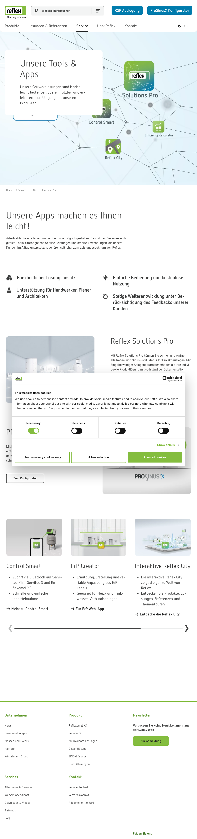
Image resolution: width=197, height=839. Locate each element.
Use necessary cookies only (42, 457)
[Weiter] (187, 628)
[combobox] (67, 10)
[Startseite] (15, 12)
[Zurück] (10, 628)
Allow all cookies (155, 457)
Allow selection (98, 457)
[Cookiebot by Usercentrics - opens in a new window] (165, 379)
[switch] (76, 431)
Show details (166, 445)
